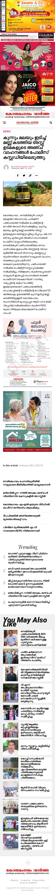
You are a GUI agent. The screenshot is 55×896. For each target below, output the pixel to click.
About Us (14, 880)
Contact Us (25, 880)
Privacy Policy (38, 880)
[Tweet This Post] (24, 175)
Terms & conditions (28, 883)
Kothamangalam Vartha (24, 166)
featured (23, 465)
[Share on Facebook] (17, 175)
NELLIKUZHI (36, 465)
